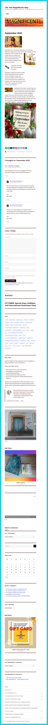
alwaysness (12, 319)
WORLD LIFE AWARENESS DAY (12, 717)
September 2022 (23, 589)
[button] (6, 424)
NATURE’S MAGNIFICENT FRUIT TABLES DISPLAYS (17, 702)
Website (7, 267)
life (6, 332)
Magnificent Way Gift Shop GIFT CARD (20, 649)
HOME (6, 687)
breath (22, 322)
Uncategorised (29, 151)
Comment (7, 237)
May (28, 340)
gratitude (22, 327)
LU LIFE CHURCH (9, 711)
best (11, 322)
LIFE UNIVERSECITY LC (10, 693)
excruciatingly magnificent (12, 327)
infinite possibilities (17, 330)
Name (6, 255)
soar (6, 345)
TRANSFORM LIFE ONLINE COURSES (14, 714)
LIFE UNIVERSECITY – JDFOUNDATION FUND (17, 679)
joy (24, 330)
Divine (11, 325)
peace (11, 343)
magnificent (30, 338)
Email (6, 261)
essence (25, 325)
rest (27, 343)
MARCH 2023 (22, 590)
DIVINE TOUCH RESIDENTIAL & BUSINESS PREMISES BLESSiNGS (21, 708)
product (16, 343)
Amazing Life (19, 319)
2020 (6, 319)
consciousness (28, 322)
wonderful (8, 348)
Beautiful (32, 319)
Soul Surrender (16, 345)
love (24, 335)
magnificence (21, 338)
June (27, 330)
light (20, 335)
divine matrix (18, 325)
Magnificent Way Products (12, 340)
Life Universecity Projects (11, 335)
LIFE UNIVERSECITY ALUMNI (15, 332)
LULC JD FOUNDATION (11, 338)
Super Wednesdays (26, 345)
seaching (31, 343)
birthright (16, 322)
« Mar (6, 577)
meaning (33, 340)
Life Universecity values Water (13, 677)
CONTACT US (8, 690)
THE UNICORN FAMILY (24, 596)
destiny (7, 325)
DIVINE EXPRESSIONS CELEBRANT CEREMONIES (17, 705)
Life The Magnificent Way (16, 7)
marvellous (23, 340)
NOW (6, 343)
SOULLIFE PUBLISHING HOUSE (13, 699)
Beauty (7, 322)
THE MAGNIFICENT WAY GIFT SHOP (14, 696)
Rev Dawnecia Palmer (11, 151)
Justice (32, 330)
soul (10, 345)
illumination (8, 330)
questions (22, 343)
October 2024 (22, 592)
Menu (7, 13)
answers (26, 319)
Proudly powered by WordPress (23, 721)
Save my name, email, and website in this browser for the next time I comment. (20, 276)
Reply (6, 175)
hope (27, 327)
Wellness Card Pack (20, 482)
